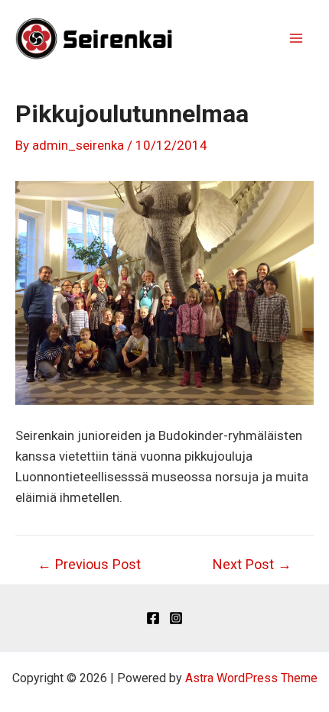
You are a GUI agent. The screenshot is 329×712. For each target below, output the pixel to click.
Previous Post (89, 564)
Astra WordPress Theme (251, 678)
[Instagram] (176, 618)
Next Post (252, 564)
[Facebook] (153, 618)
